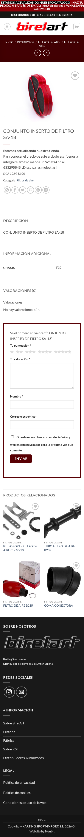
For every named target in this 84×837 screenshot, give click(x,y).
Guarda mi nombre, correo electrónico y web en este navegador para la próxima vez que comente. (41, 443)
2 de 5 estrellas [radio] (19, 352)
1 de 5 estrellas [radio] (11, 352)
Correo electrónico (23, 416)
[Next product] (37, 53)
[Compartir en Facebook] (15, 190)
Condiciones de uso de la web (25, 802)
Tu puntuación (20, 345)
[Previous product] (46, 53)
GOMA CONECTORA (58, 605)
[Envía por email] (30, 190)
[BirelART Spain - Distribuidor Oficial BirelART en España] (42, 27)
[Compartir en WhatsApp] (7, 190)
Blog (42, 819)
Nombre (16, 396)
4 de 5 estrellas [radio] (44, 352)
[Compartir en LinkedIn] (46, 190)
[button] (7, 26)
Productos (25, 42)
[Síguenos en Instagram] (9, 692)
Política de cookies (17, 792)
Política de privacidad (19, 782)
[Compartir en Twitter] (22, 190)
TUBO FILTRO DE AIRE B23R (59, 548)
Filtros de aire (49, 42)
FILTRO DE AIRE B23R (18, 605)
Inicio (9, 42)
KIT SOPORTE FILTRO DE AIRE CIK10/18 (20, 548)
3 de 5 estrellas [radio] (30, 352)
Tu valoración (20, 359)
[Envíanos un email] (21, 692)
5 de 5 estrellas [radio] (62, 352)
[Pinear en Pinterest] (38, 190)
